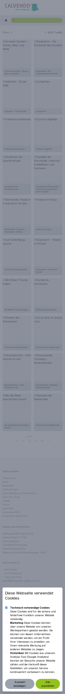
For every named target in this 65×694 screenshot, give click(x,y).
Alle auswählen (47, 683)
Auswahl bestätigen (20, 683)
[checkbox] (6, 607)
